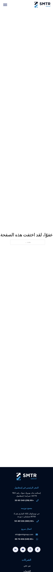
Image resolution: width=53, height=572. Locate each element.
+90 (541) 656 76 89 (24, 539)
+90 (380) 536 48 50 (24, 521)
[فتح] (5, 5)
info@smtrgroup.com (24, 534)
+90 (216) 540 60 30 (24, 500)
